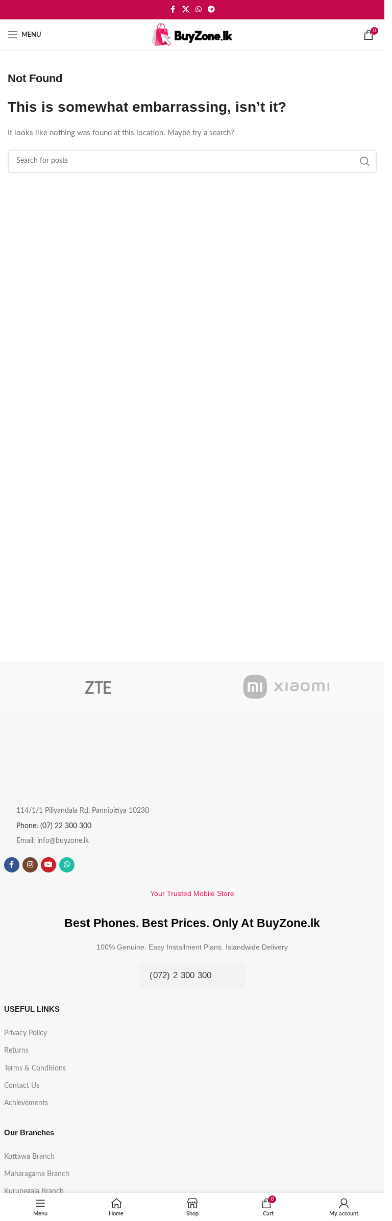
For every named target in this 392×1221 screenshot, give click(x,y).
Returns (16, 1050)
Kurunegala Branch (34, 1191)
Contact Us (21, 1085)
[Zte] (98, 686)
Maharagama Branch (36, 1174)
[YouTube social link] (48, 865)
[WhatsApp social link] (198, 10)
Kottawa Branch (29, 1156)
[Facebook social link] (173, 10)
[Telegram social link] (211, 10)
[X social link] (185, 10)
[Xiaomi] (286, 686)
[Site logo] (192, 34)
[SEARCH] (365, 161)
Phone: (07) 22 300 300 (53, 826)
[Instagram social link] (30, 865)
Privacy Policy (25, 1033)
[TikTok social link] (85, 865)
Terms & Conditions (35, 1068)
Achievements (26, 1103)
